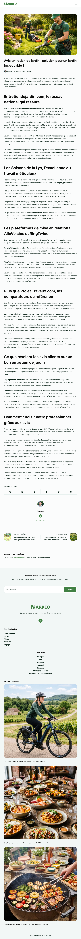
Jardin (29, 71)
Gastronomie (9, 633)
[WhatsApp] (59, 492)
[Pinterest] (34, 492)
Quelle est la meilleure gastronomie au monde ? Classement (26, 843)
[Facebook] (10, 492)
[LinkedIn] (47, 492)
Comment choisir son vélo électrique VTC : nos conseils (24, 761)
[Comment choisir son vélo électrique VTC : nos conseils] (40, 721)
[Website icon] (40, 516)
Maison (7, 639)
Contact (40, 662)
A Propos (40, 657)
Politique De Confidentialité (40, 673)
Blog (40, 659)
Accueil (40, 665)
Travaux (7, 642)
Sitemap (40, 668)
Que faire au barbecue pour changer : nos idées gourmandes (26, 924)
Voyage (7, 645)
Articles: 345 (40, 520)
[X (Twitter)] (22, 492)
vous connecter (20, 558)
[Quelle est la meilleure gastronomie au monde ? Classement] (40, 802)
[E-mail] (71, 492)
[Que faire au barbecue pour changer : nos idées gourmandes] (40, 884)
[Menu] (76, 4)
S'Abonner (70, 589)
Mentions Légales (40, 671)
